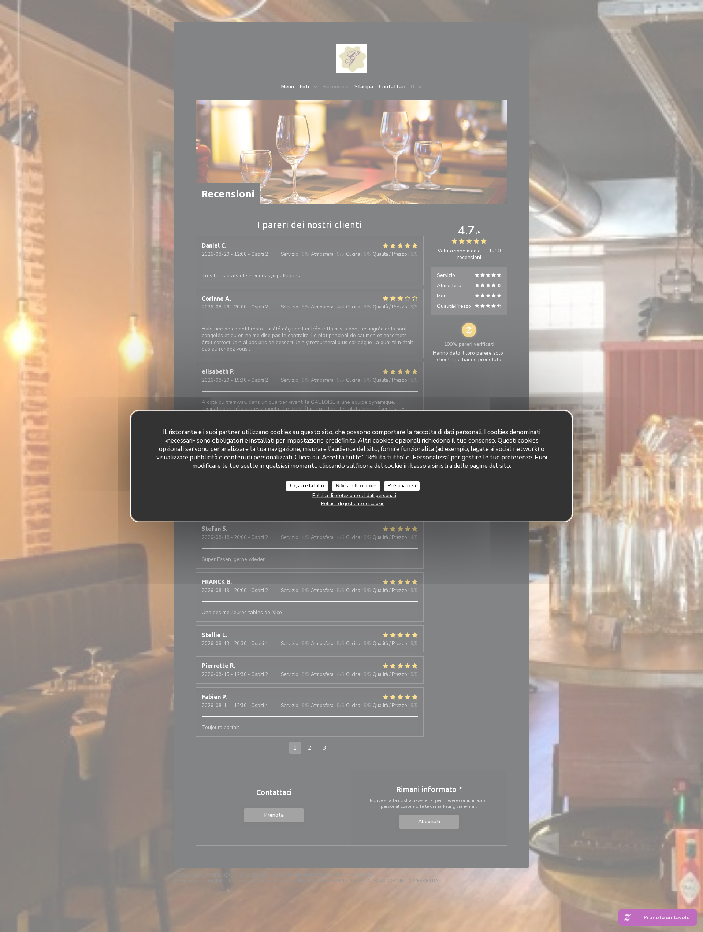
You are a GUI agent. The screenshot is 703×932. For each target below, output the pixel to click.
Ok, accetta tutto (307, 485)
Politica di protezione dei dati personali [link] (354, 495)
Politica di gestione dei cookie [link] (352, 503)
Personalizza (402, 485)
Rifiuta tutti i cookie (356, 485)
